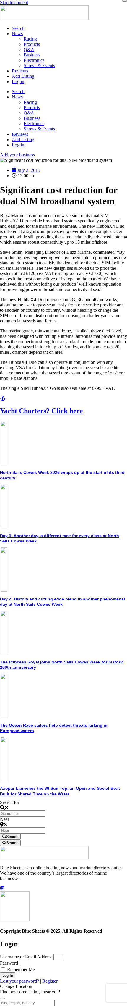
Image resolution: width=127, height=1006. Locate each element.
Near (4, 819)
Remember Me (20, 969)
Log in (18, 81)
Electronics (34, 60)
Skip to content (14, 2)
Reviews (20, 70)
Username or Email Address (26, 956)
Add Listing (23, 76)
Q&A (29, 49)
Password (9, 962)
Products (32, 44)
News (17, 33)
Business (32, 54)
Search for (9, 802)
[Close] (124, 1)
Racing (30, 38)
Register (50, 981)
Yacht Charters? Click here (41, 411)
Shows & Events (39, 65)
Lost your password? (20, 981)
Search (18, 28)
